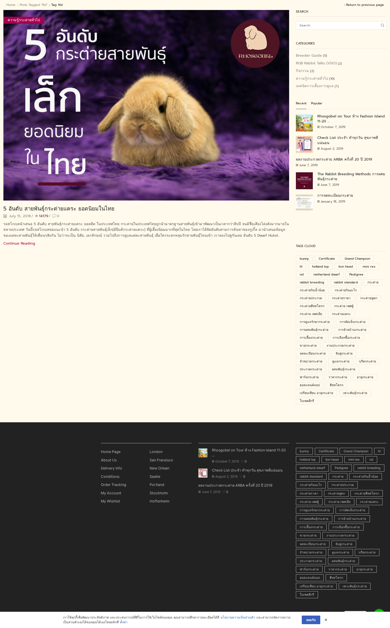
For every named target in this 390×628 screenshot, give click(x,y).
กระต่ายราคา (341, 298)
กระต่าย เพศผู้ (343, 306)
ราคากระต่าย (338, 377)
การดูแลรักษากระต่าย (315, 322)
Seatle (155, 476)
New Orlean (159, 468)
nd (302, 274)
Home (10, 5)
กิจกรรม (302, 71)
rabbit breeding (312, 282)
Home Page (111, 452)
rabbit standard (346, 282)
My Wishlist (110, 501)
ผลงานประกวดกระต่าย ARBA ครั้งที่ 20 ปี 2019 (334, 159)
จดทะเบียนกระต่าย (313, 353)
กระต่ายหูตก (368, 298)
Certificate (327, 258)
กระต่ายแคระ (341, 314)
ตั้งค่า (124, 622)
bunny (304, 258)
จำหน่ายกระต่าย (311, 361)
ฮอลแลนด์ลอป (310, 385)
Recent (301, 103)
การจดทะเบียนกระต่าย (335, 195)
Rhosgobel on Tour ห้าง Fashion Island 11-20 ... (351, 119)
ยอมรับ (311, 620)
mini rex (369, 266)
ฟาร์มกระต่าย (309, 377)
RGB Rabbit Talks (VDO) (316, 63)
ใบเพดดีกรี (307, 401)
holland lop (320, 266)
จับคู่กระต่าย (344, 353)
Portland (157, 485)
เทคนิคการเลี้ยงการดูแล (315, 86)
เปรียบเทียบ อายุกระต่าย (316, 393)
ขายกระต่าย (308, 345)
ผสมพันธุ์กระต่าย (343, 369)
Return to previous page (365, 5)
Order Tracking (113, 485)
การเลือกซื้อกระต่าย (346, 337)
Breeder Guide (309, 55)
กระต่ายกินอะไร (346, 290)
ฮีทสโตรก (336, 385)
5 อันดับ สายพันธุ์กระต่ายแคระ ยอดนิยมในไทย (58, 209)
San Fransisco (161, 460)
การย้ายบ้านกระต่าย (352, 329)
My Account (111, 493)
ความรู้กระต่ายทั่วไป (24, 20)
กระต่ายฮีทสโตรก (312, 306)
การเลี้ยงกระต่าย (311, 337)
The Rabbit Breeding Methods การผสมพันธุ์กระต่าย (351, 176)
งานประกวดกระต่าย (341, 345)
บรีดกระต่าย (367, 361)
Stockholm (159, 493)
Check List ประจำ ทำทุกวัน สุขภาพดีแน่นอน (347, 140)
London (156, 452)
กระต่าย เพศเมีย (311, 314)
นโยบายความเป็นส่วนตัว (238, 617)
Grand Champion (357, 258)
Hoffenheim (159, 501)
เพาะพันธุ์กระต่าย (355, 393)
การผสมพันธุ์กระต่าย (314, 329)
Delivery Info (111, 468)
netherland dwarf (326, 274)
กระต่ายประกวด (311, 298)
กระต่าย (372, 282)
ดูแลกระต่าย (340, 361)
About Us (109, 460)
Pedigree (356, 274)
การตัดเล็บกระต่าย (352, 322)
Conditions (110, 476)
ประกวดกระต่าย (311, 369)
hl (301, 266)
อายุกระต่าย (365, 377)
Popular (316, 103)
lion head (346, 266)
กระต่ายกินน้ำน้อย (312, 290)
